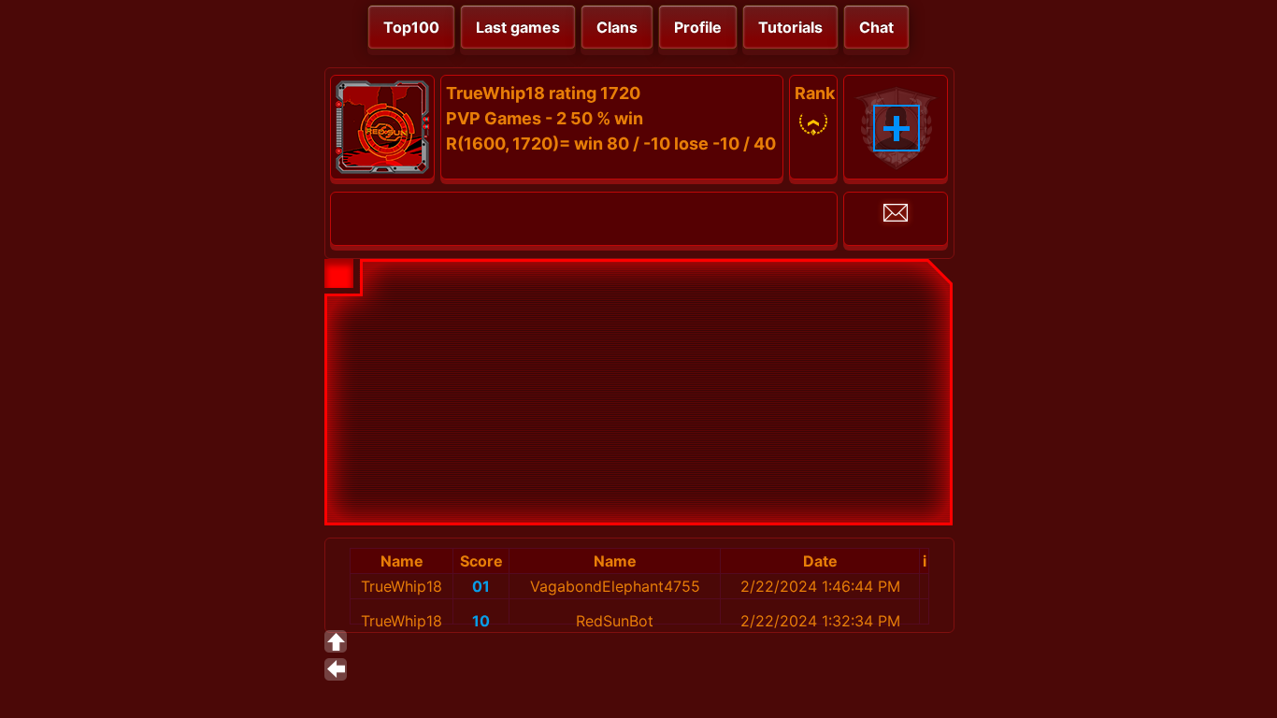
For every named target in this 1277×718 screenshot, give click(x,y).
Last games (518, 27)
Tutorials (790, 27)
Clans (617, 27)
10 (481, 620)
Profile (698, 27)
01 (481, 586)
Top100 (411, 27)
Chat (876, 27)
